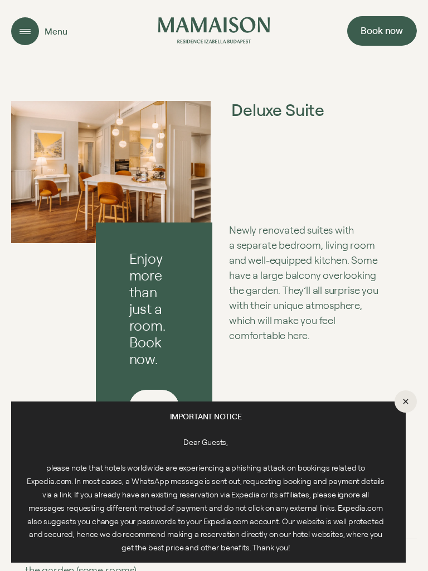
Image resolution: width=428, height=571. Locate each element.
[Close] (406, 401)
